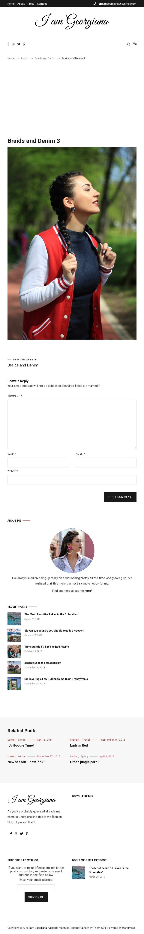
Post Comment (120, 496)
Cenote (84, 927)
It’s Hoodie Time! (21, 745)
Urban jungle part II (85, 762)
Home (11, 3)
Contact (42, 3)
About (21, 3)
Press (31, 3)
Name (12, 454)
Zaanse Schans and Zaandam (42, 662)
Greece (74, 740)
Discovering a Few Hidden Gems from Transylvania (56, 678)
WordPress (128, 927)
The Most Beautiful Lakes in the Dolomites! (51, 614)
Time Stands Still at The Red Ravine (46, 646)
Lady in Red (79, 745)
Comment (15, 396)
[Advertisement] (72, 94)
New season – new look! (26, 762)
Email (80, 454)
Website (13, 471)
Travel (86, 740)
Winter (22, 756)
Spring (22, 740)
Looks (11, 740)
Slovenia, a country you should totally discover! (54, 630)
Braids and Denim (23, 362)
